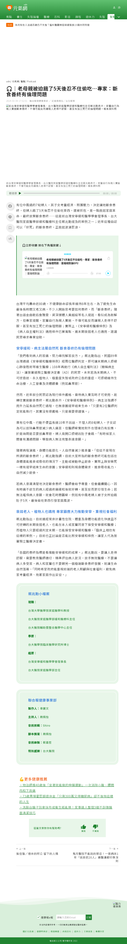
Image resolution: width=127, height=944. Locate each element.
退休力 (90, 17)
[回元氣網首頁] (20, 7)
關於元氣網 (28, 931)
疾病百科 (66, 931)
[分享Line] (10, 217)
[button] (119, 16)
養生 (20, 17)
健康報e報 (47, 917)
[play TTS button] (20, 193)
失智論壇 (33, 17)
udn (8, 81)
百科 (57, 17)
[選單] (119, 7)
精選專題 (55, 931)
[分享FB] (10, 206)
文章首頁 (88, 931)
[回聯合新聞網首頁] (9, 8)
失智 (102, 17)
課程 (78, 17)
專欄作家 (100, 931)
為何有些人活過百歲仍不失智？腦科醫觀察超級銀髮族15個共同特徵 (52, 24)
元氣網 (15, 81)
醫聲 (113, 17)
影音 (68, 17)
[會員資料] (114, 7)
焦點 (9, 17)
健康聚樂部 (42, 931)
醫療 (47, 17)
